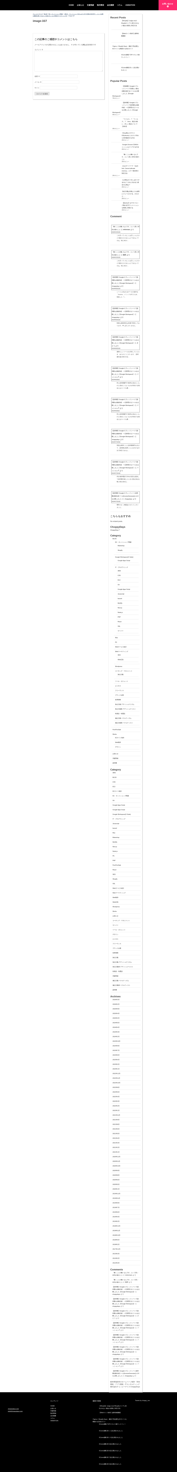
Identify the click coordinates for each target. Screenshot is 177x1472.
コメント (39, 50)
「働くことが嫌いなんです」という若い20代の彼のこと (130, 157)
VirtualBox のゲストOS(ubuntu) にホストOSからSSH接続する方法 (130, 135)
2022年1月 (116, 1110)
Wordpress (118, 666)
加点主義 (120, 674)
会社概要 (110, 5)
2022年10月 (116, 1083)
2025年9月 (116, 1009)
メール (38, 82)
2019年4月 (116, 1217)
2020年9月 (116, 1170)
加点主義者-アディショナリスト (125, 709)
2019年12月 (116, 1193)
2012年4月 (116, 1263)
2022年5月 (116, 1092)
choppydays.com (13, 1409)
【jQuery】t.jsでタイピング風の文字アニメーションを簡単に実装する (130, 205)
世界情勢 (118, 700)
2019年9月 (116, 1203)
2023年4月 (116, 1059)
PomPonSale (117, 729)
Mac (116, 637)
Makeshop (121, 545)
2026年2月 (116, 1004)
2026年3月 (116, 999)
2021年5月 (116, 1133)
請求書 (115, 763)
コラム (119, 5)
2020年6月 (116, 1180)
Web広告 (121, 659)
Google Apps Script (124, 560)
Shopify (120, 550)
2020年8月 (116, 1175)
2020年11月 (116, 1161)
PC (116, 642)
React (119, 621)
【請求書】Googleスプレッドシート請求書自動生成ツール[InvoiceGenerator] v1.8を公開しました (125, 496)
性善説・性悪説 (120, 713)
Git (119, 584)
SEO (119, 655)
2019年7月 (116, 1207)
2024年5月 (116, 1022)
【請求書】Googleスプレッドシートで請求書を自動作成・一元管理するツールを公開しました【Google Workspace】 (125, 107)
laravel (120, 598)
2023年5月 (116, 1055)
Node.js (120, 612)
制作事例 (100, 5)
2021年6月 (116, 1129)
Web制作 (118, 742)
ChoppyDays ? (115, 530)
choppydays (116, 286)
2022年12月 (116, 1073)
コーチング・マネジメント (123, 671)
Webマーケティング (121, 651)
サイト (37, 88)
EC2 (119, 580)
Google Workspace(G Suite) (124, 557)
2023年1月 (116, 1069)
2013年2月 (116, 1258)
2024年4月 (116, 1027)
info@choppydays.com (15, 1411)
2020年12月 (116, 1156)
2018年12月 (116, 1226)
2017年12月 (116, 1249)
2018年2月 (116, 1244)
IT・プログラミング (121, 567)
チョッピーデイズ (38, 14)
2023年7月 (116, 1050)
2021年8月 (116, 1124)
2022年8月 (116, 1087)
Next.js (120, 608)
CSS (119, 575)
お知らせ (80, 5)
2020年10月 (116, 1166)
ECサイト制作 (119, 738)
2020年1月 (116, 1189)
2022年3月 (116, 1101)
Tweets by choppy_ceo (142, 1400)
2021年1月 (116, 1152)
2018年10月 (116, 1235)
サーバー (120, 631)
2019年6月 (116, 1212)
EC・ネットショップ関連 (56, 14)
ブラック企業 (119, 695)
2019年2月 (116, 1221)
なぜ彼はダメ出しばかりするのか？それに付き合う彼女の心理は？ (131, 182)
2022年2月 (116, 1106)
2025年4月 (116, 1013)
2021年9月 (116, 1120)
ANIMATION (130, 5)
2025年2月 (116, 1018)
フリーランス (119, 690)
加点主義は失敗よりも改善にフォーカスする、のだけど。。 (131, 194)
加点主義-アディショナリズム (124, 704)
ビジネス (118, 686)
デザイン (118, 747)
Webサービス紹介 (121, 647)
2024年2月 (116, 1036)
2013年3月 (116, 1253)
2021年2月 (116, 1147)
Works (115, 734)
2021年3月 (116, 1143)
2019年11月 (116, 1198)
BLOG (45, 14)
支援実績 (90, 5)
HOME (71, 5)
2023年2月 (116, 1064)
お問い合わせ (168, 4)
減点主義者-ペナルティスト (124, 723)
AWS (119, 571)
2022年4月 (116, 1096)
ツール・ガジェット (121, 681)
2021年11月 (116, 1115)
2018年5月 (116, 1240)
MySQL (120, 603)
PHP (119, 617)
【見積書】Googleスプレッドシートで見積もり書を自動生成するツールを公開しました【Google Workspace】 (125, 91)
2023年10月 (116, 1041)
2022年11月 (116, 1078)
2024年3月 (116, 1032)
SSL (119, 626)
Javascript (121, 594)
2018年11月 (116, 1230)
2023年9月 (116, 1046)
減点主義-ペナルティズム (123, 718)
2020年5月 (116, 1184)
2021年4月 (116, 1138)
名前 (37, 76)
